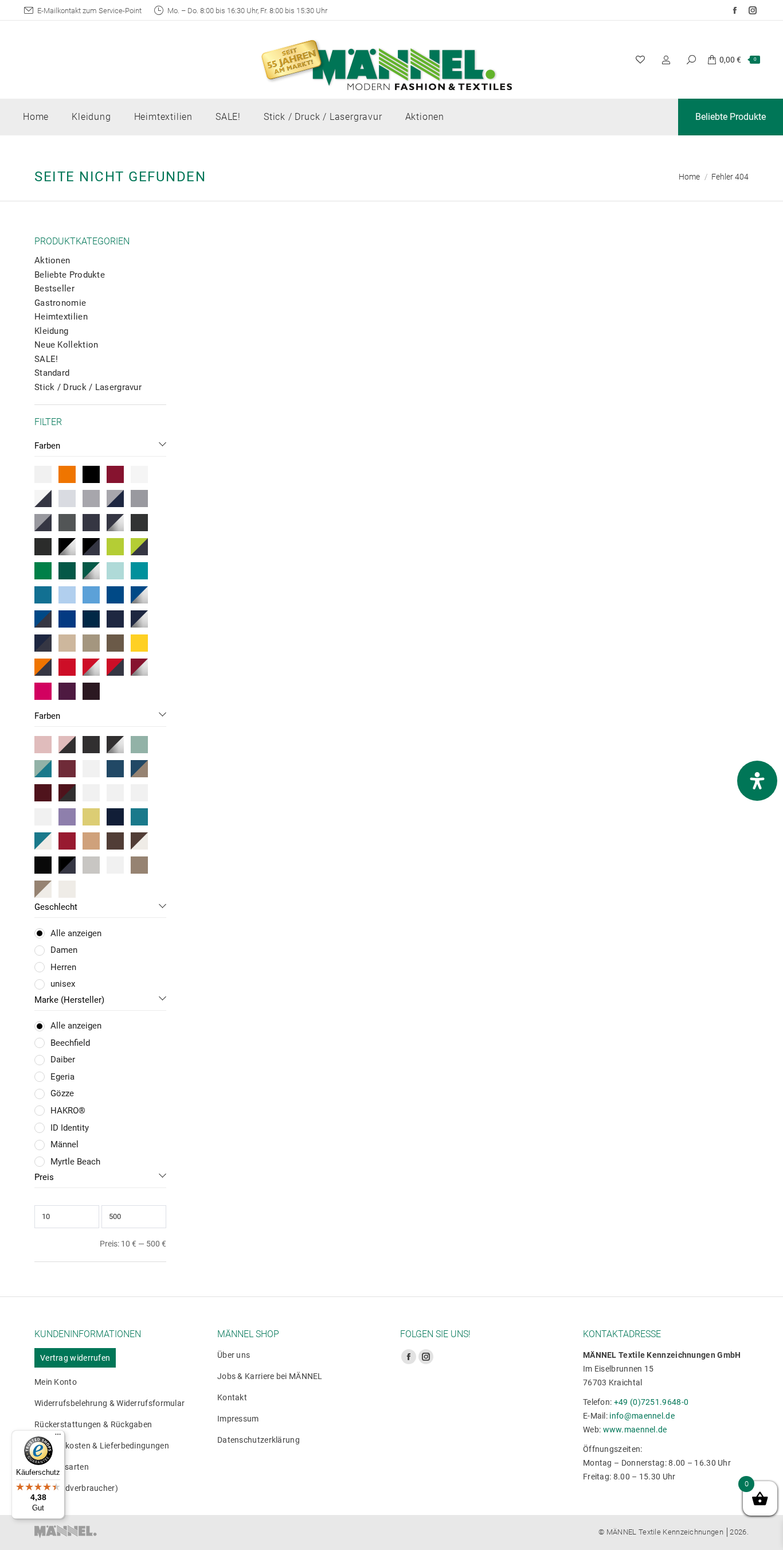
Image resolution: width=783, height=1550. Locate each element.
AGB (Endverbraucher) (76, 1488)
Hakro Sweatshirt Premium (477, 674)
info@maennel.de (642, 1415)
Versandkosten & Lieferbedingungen (101, 1445)
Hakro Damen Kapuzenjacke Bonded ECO (285, 680)
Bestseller (54, 288)
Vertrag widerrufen (75, 1357)
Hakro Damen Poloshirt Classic (669, 674)
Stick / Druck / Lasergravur (88, 387)
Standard (51, 373)
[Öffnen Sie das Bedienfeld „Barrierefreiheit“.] (757, 781)
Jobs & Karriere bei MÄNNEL (270, 1376)
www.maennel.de (635, 1429)
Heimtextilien (61, 316)
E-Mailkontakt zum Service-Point (89, 10)
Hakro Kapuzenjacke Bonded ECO (669, 439)
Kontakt (232, 1397)
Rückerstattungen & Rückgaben (93, 1424)
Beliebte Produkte (69, 275)
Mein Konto (55, 1382)
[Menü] (58, 1437)
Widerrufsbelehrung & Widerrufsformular (109, 1403)
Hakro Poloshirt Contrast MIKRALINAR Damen (477, 439)
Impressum (238, 1418)
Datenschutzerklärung (258, 1439)
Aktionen (52, 260)
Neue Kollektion (66, 345)
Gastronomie (60, 303)
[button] (210, 401)
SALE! (46, 359)
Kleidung (51, 331)
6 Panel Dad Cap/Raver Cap (285, 433)
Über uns (233, 1355)
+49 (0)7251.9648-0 (651, 1402)
